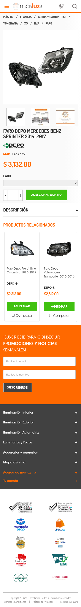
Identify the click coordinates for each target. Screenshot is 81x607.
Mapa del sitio (14, 462)
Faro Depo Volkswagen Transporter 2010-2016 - (59, 278)
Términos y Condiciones (14, 601)
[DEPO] (40, 145)
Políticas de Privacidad (43, 601)
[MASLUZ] (8, 17)
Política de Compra (69, 601)
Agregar (22, 306)
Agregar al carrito (46, 194)
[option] (40, 67)
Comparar (24, 315)
